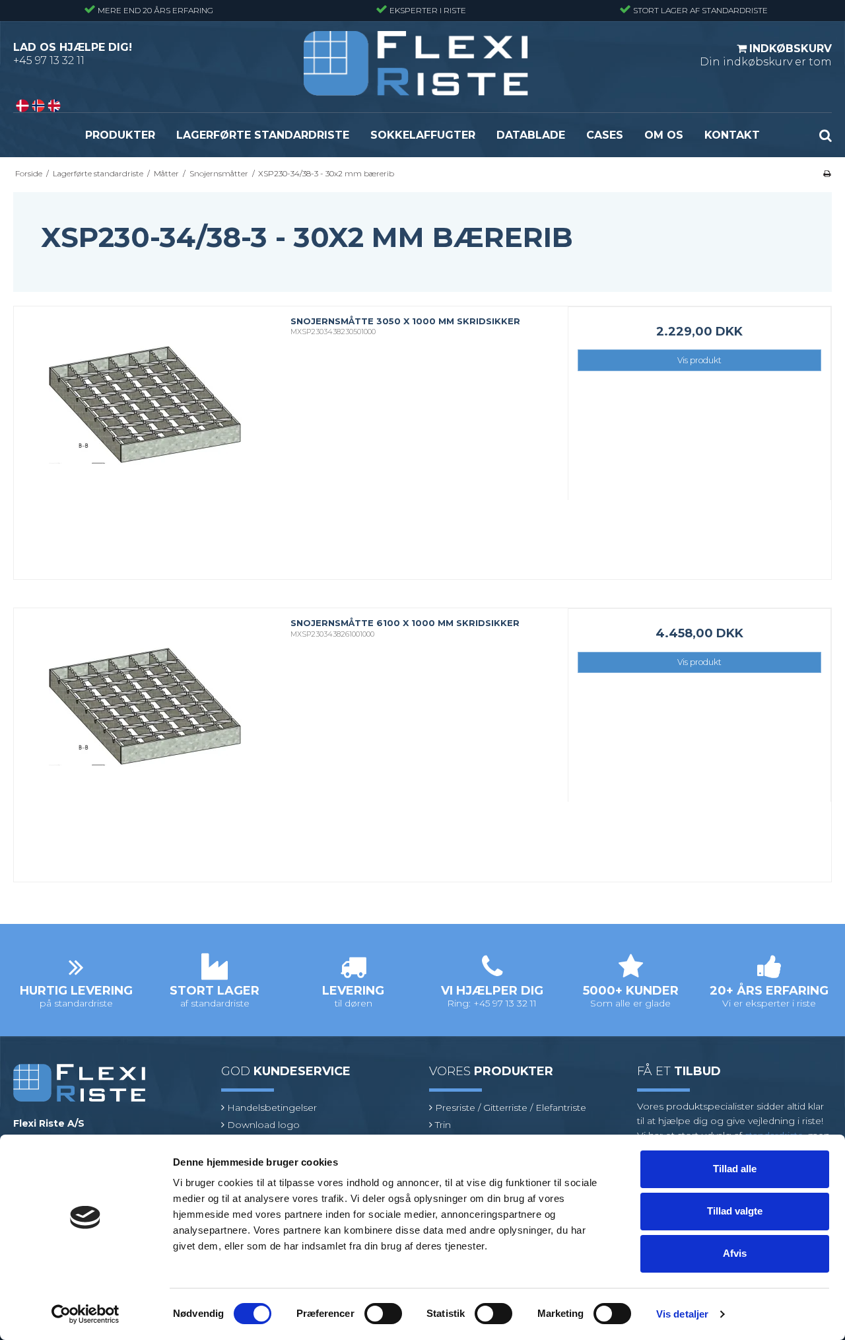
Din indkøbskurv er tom (766, 55)
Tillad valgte (734, 1211)
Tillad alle (735, 1168)
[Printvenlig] (827, 173)
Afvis (735, 1253)
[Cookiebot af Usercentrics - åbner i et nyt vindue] (85, 1314)
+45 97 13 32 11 (48, 60)
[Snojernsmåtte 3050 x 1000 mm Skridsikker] (145, 438)
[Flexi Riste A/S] (416, 63)
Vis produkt (699, 360)
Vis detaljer (682, 1314)
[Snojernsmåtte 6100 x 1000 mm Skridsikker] (145, 740)
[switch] (383, 1313)
